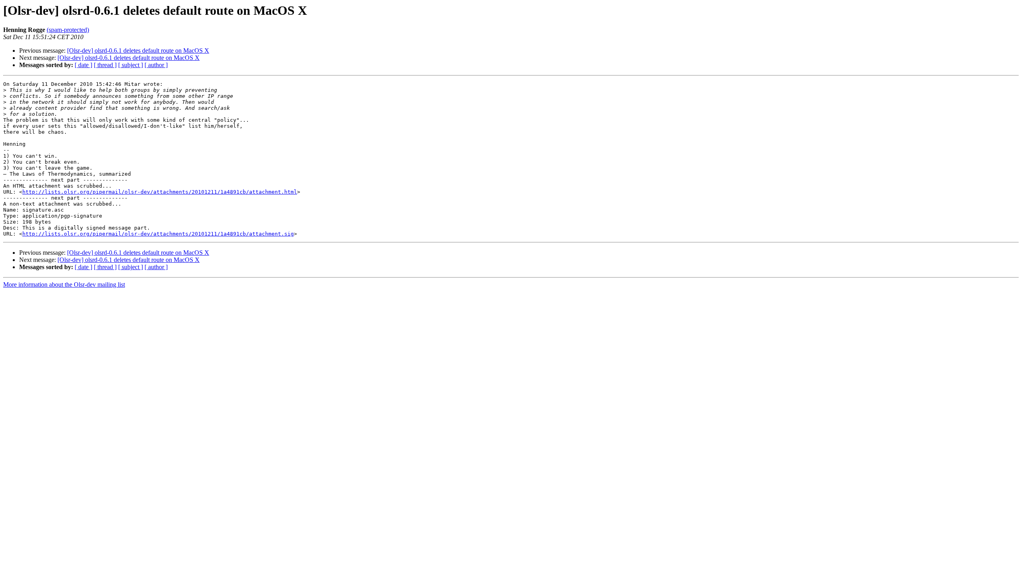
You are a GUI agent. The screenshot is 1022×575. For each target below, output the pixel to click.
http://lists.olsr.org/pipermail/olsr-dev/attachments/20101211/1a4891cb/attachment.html (159, 192)
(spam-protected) (68, 29)
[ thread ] (105, 64)
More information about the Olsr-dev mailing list (64, 284)
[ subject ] (130, 64)
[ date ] (83, 64)
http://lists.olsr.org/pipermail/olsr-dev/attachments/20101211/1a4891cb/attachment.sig (158, 234)
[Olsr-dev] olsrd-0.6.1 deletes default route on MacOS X (138, 50)
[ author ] (156, 64)
